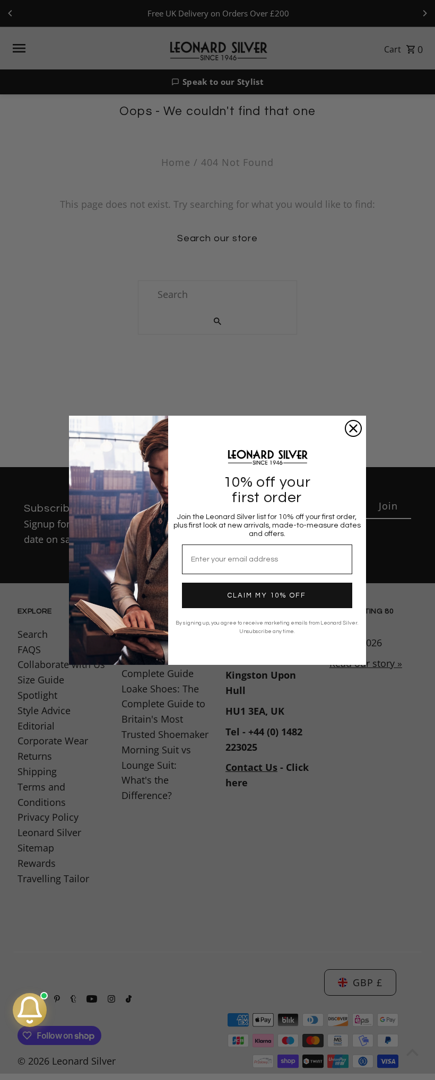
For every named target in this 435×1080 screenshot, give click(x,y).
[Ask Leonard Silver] (30, 1010)
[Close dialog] (353, 428)
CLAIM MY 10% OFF (267, 595)
